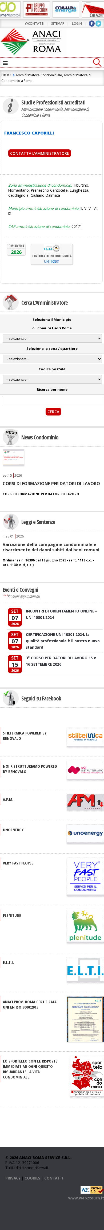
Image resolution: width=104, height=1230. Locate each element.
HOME (6, 75)
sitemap (57, 23)
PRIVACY (13, 1178)
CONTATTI (53, 1178)
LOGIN (77, 23)
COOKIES (32, 1178)
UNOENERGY (13, 829)
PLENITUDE (12, 915)
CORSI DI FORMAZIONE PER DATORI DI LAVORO (51, 483)
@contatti (34, 23)
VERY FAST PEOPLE (18, 863)
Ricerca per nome (52, 389)
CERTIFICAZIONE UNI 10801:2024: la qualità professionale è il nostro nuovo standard (63, 641)
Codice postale (52, 369)
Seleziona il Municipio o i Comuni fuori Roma (52, 323)
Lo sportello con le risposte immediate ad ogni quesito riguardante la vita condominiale (30, 1069)
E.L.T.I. (8, 962)
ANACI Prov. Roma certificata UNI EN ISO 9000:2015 (30, 1004)
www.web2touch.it (86, 1197)
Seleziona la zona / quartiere (52, 348)
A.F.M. (8, 799)
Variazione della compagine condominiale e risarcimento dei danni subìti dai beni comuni (51, 547)
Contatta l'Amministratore (39, 153)
